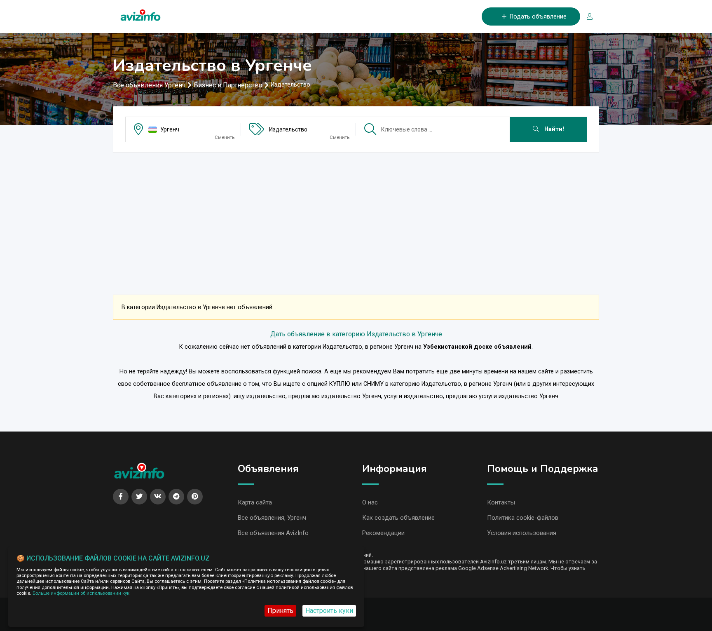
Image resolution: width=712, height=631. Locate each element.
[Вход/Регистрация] (586, 17)
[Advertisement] (356, 216)
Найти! (553, 129)
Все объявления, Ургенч (272, 517)
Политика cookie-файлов (522, 517)
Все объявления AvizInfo (273, 533)
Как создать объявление (398, 517)
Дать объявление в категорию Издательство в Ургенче (356, 334)
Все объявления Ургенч (149, 85)
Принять (280, 611)
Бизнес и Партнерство (228, 85)
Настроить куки (329, 611)
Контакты (501, 502)
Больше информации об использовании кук (81, 593)
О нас (370, 502)
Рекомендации (383, 533)
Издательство (288, 129)
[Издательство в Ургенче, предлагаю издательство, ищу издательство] (140, 13)
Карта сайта (255, 502)
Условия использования (521, 533)
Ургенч (169, 129)
